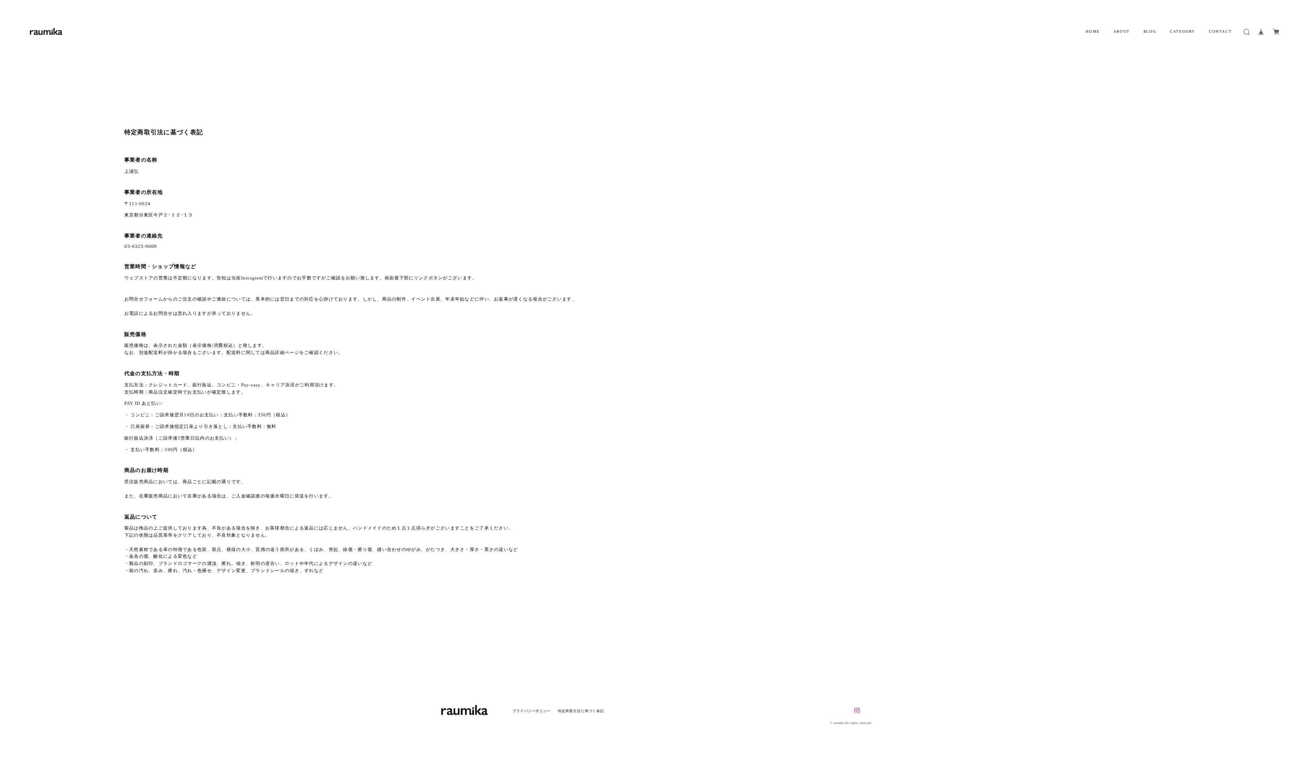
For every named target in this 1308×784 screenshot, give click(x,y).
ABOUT (1122, 31)
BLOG (1149, 31)
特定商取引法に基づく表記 (581, 711)
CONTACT (1220, 31)
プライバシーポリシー (532, 711)
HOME (1093, 31)
